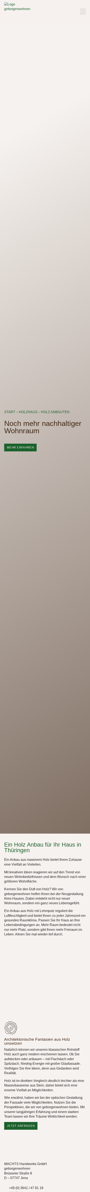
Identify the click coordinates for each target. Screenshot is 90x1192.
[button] (83, 11)
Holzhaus (28, 412)
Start (9, 412)
